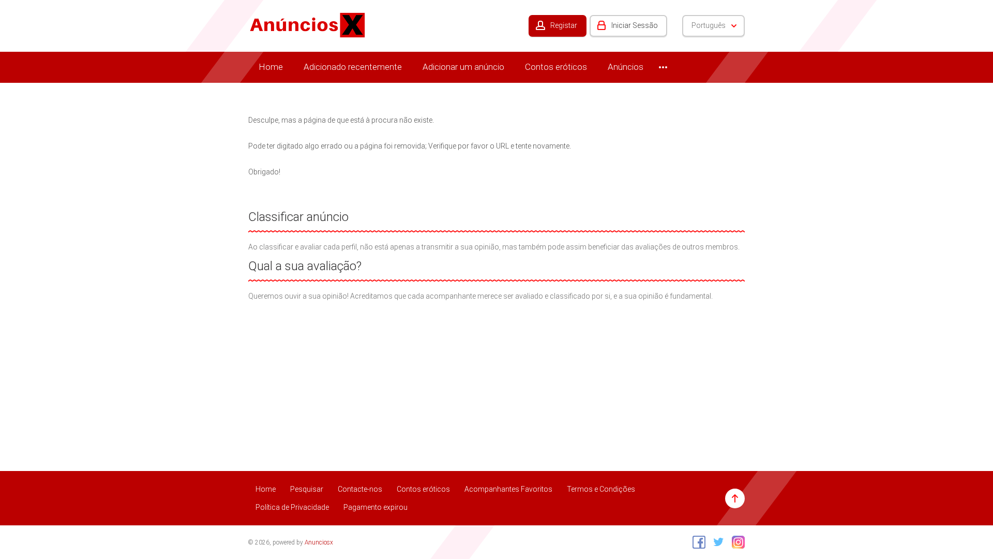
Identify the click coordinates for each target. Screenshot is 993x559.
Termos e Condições (601, 489)
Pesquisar (306, 489)
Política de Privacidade (292, 507)
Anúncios (625, 67)
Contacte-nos (360, 489)
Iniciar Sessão (634, 25)
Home (271, 67)
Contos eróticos (556, 67)
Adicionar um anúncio (463, 67)
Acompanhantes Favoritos (508, 489)
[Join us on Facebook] (696, 542)
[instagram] (736, 542)
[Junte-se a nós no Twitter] (716, 542)
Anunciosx (319, 542)
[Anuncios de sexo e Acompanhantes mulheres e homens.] (307, 24)
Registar (563, 25)
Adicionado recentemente (353, 67)
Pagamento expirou (375, 507)
